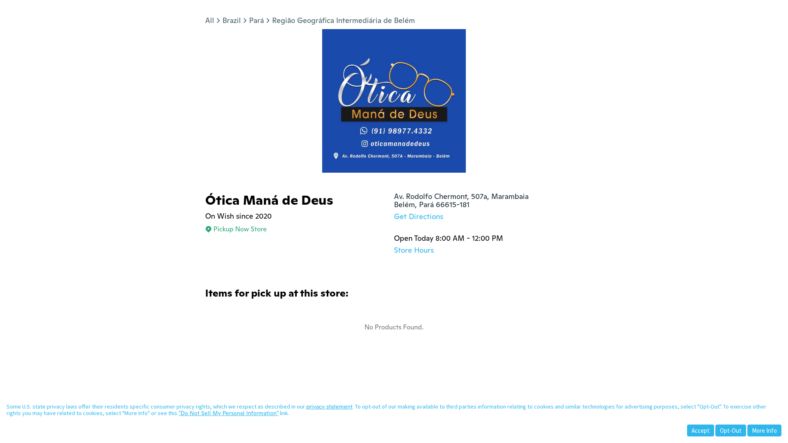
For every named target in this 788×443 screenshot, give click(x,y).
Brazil (231, 20)
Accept (701, 430)
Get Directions (418, 216)
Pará (256, 20)
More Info (764, 430)
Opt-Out (731, 430)
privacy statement (329, 406)
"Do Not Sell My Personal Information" (229, 413)
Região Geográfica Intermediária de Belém (343, 20)
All (209, 20)
